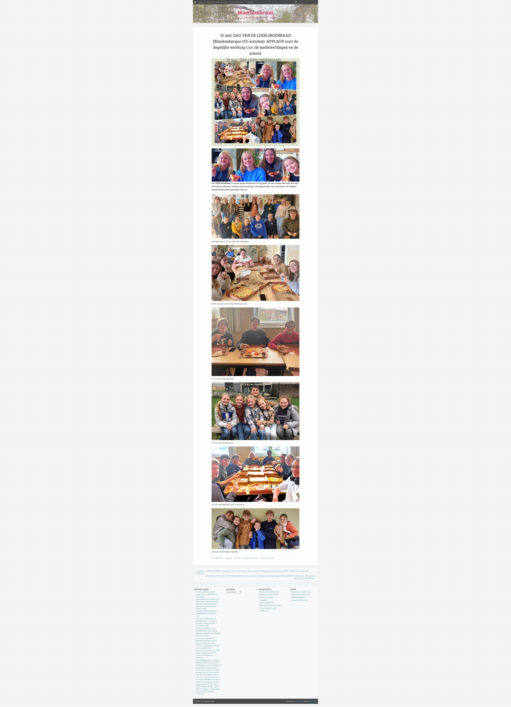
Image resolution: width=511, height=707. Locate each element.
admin (229, 558)
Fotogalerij (263, 600)
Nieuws (200, 2)
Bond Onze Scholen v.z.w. (217, 2)
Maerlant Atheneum (251, 558)
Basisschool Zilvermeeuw (268, 595)
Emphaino (312, 701)
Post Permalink (268, 558)
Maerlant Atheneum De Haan (270, 605)
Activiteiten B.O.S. (237, 2)
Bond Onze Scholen (266, 597)
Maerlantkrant (255, 12)
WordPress (299, 701)
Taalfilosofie (263, 611)
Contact (250, 2)
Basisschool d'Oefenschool (269, 592)
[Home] (195, 2)
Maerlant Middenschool (268, 608)
